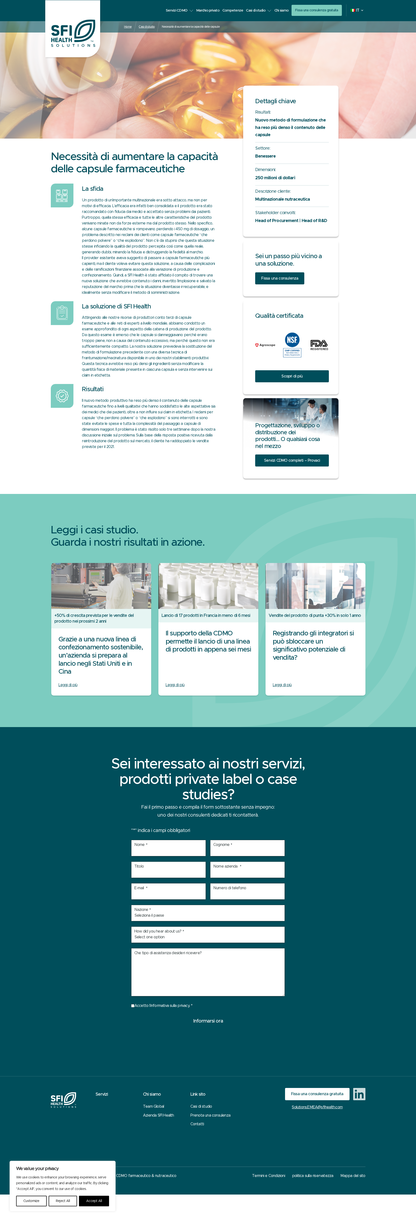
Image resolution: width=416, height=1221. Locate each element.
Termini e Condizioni (268, 1176)
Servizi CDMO (176, 10)
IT (357, 10)
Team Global (153, 1106)
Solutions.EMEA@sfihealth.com (317, 1107)
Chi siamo (281, 10)
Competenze (232, 10)
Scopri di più (292, 376)
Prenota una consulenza (210, 1115)
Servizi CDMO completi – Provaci (292, 460)
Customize (31, 1201)
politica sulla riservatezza (312, 1176)
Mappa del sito (352, 1176)
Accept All (94, 1201)
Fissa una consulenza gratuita (316, 10)
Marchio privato (208, 10)
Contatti (197, 1124)
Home (127, 26)
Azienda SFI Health (158, 1115)
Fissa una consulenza (279, 278)
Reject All (63, 1201)
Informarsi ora (208, 1021)
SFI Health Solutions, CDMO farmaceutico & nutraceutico (129, 1176)
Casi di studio (256, 10)
